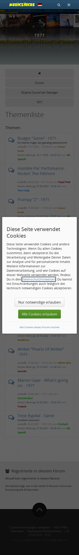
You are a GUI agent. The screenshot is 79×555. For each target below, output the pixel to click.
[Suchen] (59, 4)
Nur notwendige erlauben (39, 302)
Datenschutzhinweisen (39, 279)
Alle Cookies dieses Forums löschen (40, 327)
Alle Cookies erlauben (39, 314)
